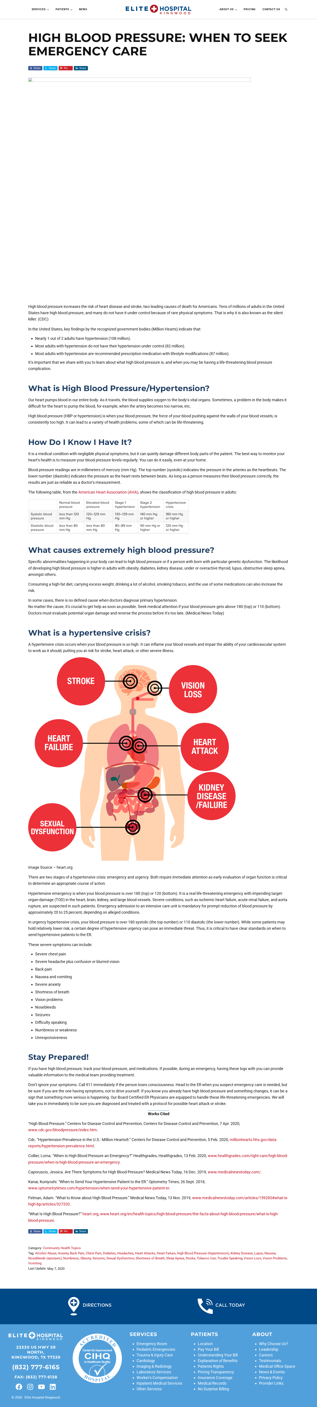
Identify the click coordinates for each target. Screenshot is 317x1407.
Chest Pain (93, 1253)
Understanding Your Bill (218, 1355)
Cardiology (146, 1360)
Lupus (258, 1253)
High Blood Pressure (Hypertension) (203, 1253)
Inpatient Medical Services (159, 1383)
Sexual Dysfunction (120, 1258)
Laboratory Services (154, 1372)
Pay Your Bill (208, 1349)
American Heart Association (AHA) (108, 492)
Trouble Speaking (229, 1258)
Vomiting (34, 1263)
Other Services (149, 1389)
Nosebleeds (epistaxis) (45, 1258)
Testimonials (270, 1360)
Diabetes (109, 1253)
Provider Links (271, 1383)
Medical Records (212, 1383)
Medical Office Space (277, 1366)
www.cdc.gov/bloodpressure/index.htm (62, 1130)
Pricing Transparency (216, 1372)
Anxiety (63, 1253)
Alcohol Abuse (45, 1253)
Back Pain (77, 1253)
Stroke (190, 1258)
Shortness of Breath (150, 1258)
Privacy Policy (271, 1377)
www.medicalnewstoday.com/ (234, 1172)
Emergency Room (152, 1343)
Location (205, 1343)
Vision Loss (252, 1258)
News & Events (272, 1372)
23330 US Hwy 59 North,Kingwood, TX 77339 (36, 1352)
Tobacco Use (206, 1258)
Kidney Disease (242, 1253)
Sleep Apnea (175, 1258)
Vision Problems (275, 1258)
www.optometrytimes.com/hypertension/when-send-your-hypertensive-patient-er (98, 1188)
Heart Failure (166, 1253)
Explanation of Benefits (218, 1360)
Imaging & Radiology (154, 1366)
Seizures (98, 1258)
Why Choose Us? (273, 1343)
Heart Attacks (145, 1253)
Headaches (125, 1253)
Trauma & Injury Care (155, 1355)
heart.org (90, 1214)
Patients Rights (211, 1366)
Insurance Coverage (215, 1377)
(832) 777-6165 (36, 1367)
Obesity (85, 1258)
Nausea (270, 1253)
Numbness (71, 1258)
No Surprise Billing (213, 1389)
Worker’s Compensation (157, 1377)
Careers (266, 1355)
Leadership (268, 1349)
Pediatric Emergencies (156, 1349)
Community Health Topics (62, 1248)
